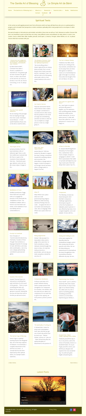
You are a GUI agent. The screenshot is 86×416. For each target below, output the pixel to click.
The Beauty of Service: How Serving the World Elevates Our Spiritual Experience (42, 61)
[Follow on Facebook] (71, 409)
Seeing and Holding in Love (66, 236)
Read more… (25, 400)
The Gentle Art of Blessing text (23, 10)
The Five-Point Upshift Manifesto (16, 110)
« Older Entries (12, 363)
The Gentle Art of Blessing (23, 409)
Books (67, 10)
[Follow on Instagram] (74, 409)
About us (38, 10)
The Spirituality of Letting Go (42, 325)
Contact (37, 13)
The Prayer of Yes (15, 146)
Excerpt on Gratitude (16, 233)
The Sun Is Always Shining (66, 60)
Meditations (74, 10)
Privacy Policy (53, 409)
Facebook (44, 13)
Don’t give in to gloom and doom (66, 102)
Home (10, 10)
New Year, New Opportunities (38, 148)
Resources (47, 10)
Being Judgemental (39, 235)
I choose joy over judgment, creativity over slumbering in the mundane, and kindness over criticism (18, 62)
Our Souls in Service (40, 104)
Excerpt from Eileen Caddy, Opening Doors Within (67, 335)
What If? (36, 192)
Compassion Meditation (41, 279)
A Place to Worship (64, 146)
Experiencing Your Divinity (66, 279)
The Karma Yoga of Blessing (18, 336)
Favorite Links (58, 10)
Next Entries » (74, 363)
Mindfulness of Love (15, 190)
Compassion (62, 192)
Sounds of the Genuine (16, 277)
